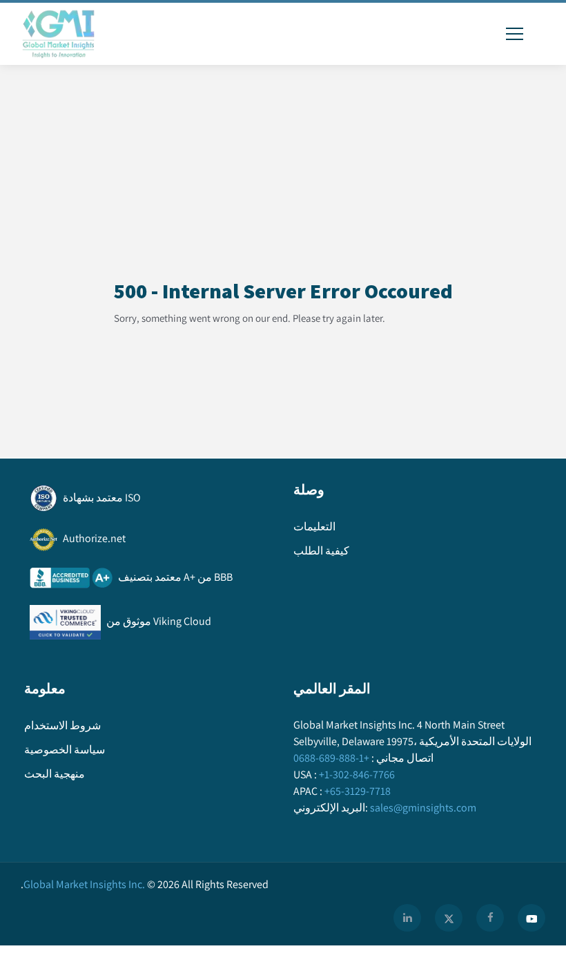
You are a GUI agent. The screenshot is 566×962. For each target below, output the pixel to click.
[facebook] (490, 918)
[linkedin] (407, 918)
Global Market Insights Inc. (83, 884)
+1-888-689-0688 (331, 758)
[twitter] (448, 918)
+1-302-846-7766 (357, 774)
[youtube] (531, 918)
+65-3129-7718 (357, 791)
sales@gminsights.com (423, 807)
